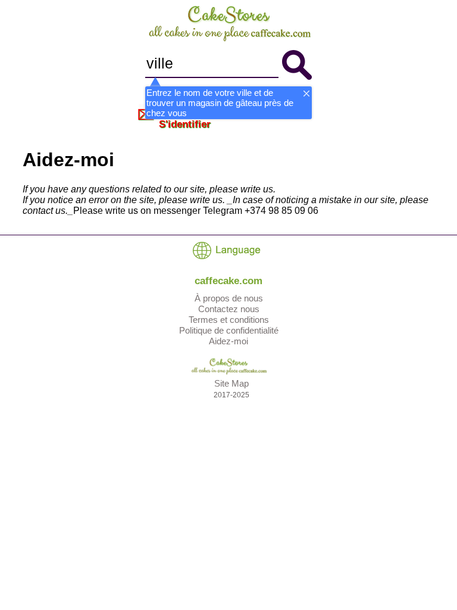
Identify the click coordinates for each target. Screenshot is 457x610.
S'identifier (185, 124)
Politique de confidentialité (228, 330)
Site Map (231, 383)
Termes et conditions (229, 320)
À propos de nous (229, 298)
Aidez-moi (228, 341)
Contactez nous (228, 309)
